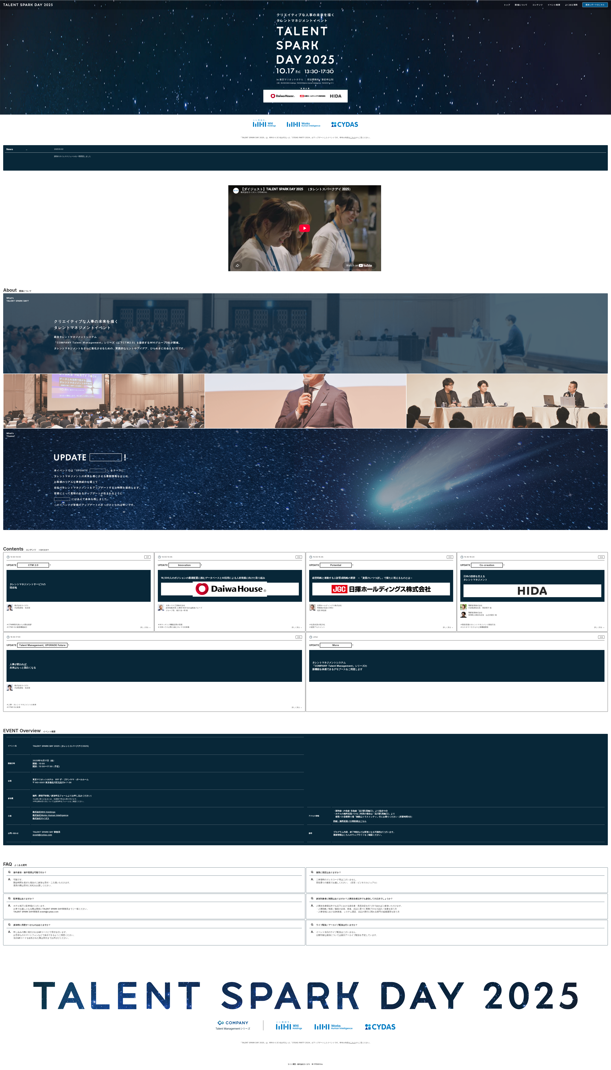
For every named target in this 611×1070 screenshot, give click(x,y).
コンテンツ (537, 5)
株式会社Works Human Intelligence (50, 815)
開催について (521, 5)
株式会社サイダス (41, 818)
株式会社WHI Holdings (44, 812)
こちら (352, 137)
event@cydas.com (42, 834)
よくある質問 (571, 5)
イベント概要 (554, 5)
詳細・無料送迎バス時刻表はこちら (349, 821)
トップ (507, 5)
